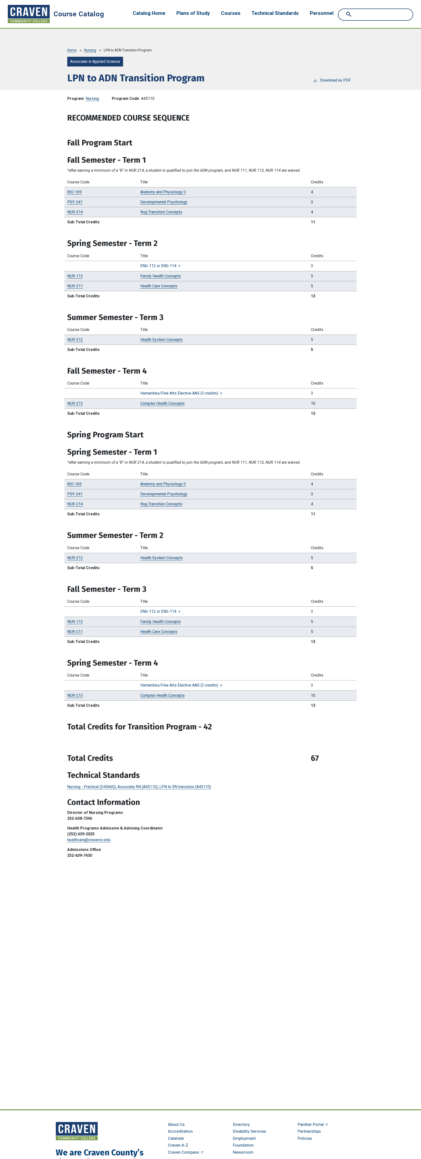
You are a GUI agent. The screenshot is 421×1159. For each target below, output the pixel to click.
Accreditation (180, 1131)
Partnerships (309, 1131)
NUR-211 (75, 286)
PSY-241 (75, 202)
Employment (244, 1138)
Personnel (322, 13)
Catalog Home (149, 13)
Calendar (176, 1138)
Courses (230, 13)
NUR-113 (75, 276)
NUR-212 (75, 339)
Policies (305, 1138)
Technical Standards (275, 13)
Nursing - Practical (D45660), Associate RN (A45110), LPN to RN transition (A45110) (139, 786)
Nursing (90, 50)
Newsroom (243, 1152)
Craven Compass (184, 1152)
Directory (241, 1124)
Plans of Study (193, 13)
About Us (176, 1124)
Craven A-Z (178, 1145)
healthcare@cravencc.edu (88, 840)
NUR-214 (75, 212)
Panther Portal (311, 1124)
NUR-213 (75, 403)
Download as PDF (335, 80)
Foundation (243, 1145)
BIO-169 (74, 192)
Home (72, 50)
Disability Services (249, 1131)
